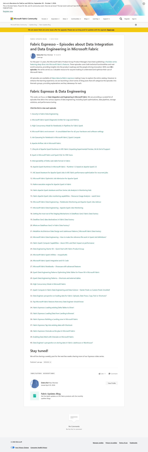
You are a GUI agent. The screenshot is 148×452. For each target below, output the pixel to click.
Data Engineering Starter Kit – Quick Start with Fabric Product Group (58, 249)
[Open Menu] (135, 24)
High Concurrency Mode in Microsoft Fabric (49, 284)
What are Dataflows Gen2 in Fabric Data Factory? (51, 225)
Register (127, 19)
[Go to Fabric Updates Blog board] (34, 395)
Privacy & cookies (111, 443)
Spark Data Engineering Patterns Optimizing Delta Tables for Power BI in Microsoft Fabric (66, 272)
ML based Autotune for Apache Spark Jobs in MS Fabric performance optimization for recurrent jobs (70, 172)
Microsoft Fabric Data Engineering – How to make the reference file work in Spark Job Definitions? (69, 237)
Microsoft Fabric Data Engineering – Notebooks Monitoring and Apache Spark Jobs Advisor (67, 202)
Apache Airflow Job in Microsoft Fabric (46, 143)
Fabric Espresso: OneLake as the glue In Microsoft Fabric (54, 331)
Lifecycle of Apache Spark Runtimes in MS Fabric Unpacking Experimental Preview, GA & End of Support (71, 149)
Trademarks (133, 443)
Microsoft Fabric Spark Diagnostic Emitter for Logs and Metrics (55, 120)
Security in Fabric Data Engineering (45, 114)
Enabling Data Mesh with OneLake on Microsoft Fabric (53, 337)
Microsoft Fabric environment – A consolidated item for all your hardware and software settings (67, 131)
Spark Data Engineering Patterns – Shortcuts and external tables (57, 278)
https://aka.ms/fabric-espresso (62, 78)
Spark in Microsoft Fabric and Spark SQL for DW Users (52, 155)
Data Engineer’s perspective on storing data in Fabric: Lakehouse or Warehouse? (63, 342)
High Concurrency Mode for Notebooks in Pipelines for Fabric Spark (57, 125)
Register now (8, 11)
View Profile (112, 383)
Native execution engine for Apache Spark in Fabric (52, 184)
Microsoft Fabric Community (19, 25)
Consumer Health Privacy (39, 447)
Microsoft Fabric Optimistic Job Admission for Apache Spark (55, 178)
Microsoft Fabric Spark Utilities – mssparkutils (50, 254)
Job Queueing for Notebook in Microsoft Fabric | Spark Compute (56, 137)
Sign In (134, 19)
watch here (96, 196)
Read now (110, 30)
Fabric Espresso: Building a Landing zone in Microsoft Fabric (55, 319)
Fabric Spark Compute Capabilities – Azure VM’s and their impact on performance (63, 243)
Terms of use (123, 443)
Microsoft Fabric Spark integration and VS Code (51, 260)
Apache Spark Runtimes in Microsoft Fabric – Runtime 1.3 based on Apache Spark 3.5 (65, 166)
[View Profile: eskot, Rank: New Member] (33, 56)
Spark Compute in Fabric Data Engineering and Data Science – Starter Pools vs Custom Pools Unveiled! (71, 290)
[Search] (121, 18)
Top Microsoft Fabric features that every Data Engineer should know (58, 301)
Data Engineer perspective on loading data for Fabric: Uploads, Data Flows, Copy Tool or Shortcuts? (70, 296)
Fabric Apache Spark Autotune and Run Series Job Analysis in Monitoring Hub (62, 190)
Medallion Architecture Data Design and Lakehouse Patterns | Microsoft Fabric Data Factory (67, 231)
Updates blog (33, 25)
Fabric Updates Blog (45, 25)
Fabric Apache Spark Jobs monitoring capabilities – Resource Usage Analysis (61, 196)
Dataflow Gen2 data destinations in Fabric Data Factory (53, 219)
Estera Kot (40, 55)
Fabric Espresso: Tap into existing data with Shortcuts (52, 325)
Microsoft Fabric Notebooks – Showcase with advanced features (57, 266)
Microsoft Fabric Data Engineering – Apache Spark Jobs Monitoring (58, 208)
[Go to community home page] (24, 19)
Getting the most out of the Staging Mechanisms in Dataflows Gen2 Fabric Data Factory (65, 213)
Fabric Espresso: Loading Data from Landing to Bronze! (53, 313)
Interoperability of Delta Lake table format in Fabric (51, 161)
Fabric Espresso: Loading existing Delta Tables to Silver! (53, 307)
